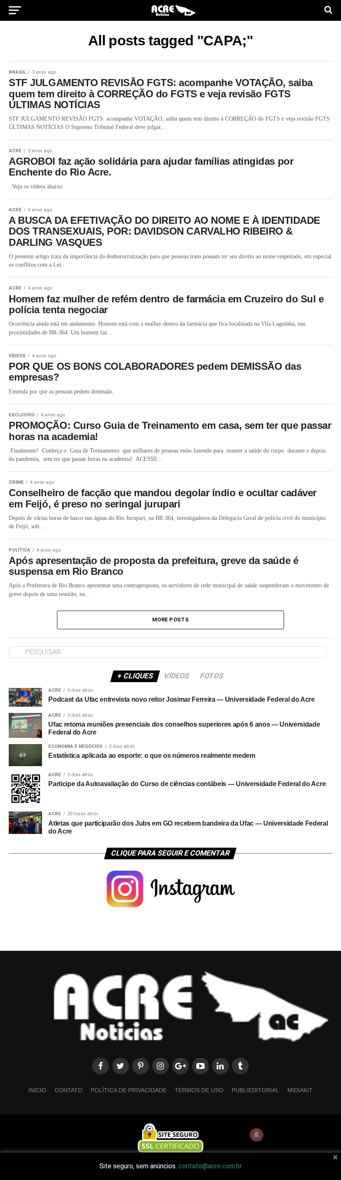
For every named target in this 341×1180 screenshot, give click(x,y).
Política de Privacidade (128, 1090)
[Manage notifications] (256, 1134)
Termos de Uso (199, 1090)
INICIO (37, 1090)
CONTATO (68, 1090)
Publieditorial (255, 1090)
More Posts (170, 619)
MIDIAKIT (300, 1090)
